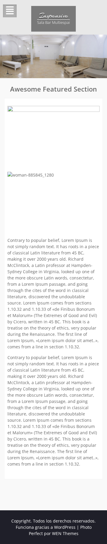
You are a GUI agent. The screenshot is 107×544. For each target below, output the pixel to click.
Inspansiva (53, 15)
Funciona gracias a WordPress (45, 527)
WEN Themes (65, 533)
